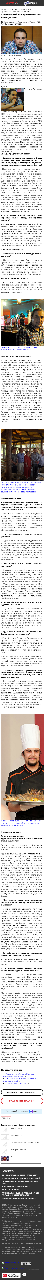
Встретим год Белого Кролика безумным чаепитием (18, 1075)
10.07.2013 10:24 (7, 9)
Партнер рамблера (33, 1269)
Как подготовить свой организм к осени (25, 1142)
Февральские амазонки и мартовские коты (26, 1157)
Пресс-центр (33, 1175)
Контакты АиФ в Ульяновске (16, 1187)
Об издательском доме (13, 1175)
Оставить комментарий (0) (22, 1101)
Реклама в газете (10, 1178)
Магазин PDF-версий (30, 1178)
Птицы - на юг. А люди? (16, 1083)
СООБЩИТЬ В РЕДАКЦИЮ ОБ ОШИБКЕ (19, 1198)
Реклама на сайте (10, 1190)
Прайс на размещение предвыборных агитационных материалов (20, 1194)
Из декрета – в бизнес (18, 1150)
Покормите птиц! (17, 1135)
